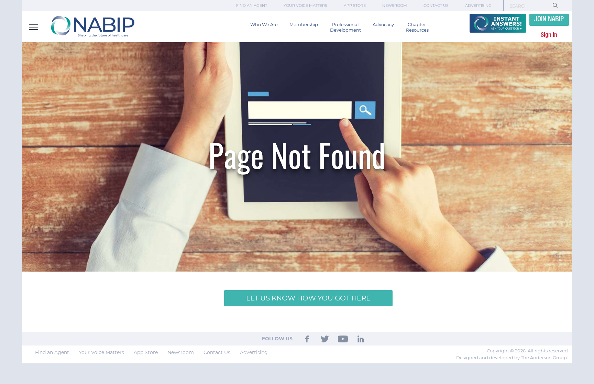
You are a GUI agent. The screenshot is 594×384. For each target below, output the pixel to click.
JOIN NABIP (549, 20)
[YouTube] (343, 338)
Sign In (549, 35)
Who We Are (264, 24)
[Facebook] (307, 338)
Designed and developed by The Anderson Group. (512, 357)
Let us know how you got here (308, 298)
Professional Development (345, 27)
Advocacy (383, 24)
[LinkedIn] (361, 338)
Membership (303, 24)
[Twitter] (325, 338)
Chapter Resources (417, 27)
